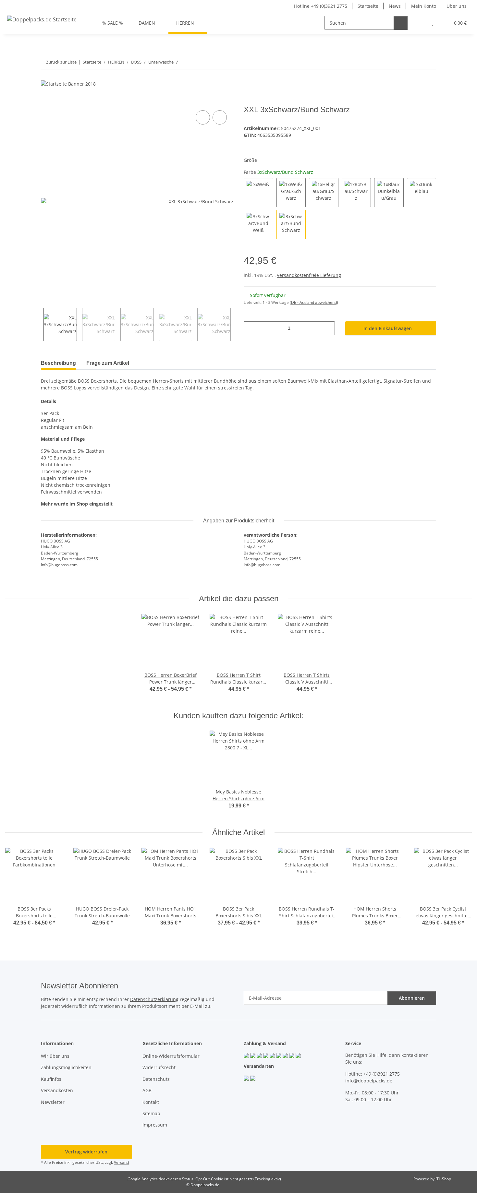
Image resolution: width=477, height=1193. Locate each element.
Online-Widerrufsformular (171, 1056)
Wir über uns (55, 1056)
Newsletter (53, 1102)
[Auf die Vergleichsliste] (203, 117)
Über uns (456, 6)
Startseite (368, 6)
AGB (147, 1090)
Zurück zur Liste (61, 62)
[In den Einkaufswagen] (46, 101)
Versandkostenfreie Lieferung (309, 275)
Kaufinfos (51, 1079)
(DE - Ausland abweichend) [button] (314, 302)
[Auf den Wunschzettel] (220, 117)
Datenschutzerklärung (154, 999)
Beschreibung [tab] (58, 363)
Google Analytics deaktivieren (154, 1179)
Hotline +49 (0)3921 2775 (320, 6)
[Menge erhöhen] (328, 328)
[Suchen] (401, 23)
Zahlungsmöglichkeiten (66, 1067)
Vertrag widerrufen (86, 1152)
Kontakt (150, 1102)
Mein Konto (423, 6)
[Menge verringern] (251, 328)
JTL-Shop (443, 1179)
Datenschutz (156, 1079)
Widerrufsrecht (159, 1067)
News (395, 6)
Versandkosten (57, 1090)
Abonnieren (412, 998)
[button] (420, 23)
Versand (121, 1162)
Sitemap (151, 1113)
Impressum (154, 1125)
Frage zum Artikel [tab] (107, 363)
